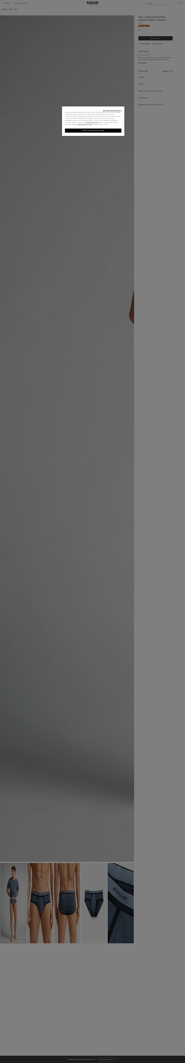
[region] (93, 121)
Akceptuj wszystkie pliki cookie (93, 130)
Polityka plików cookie (92, 122)
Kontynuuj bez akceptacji (112, 110)
